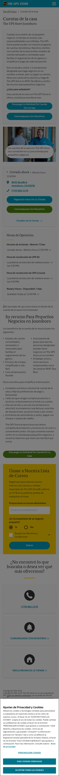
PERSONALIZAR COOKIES (29, 753)
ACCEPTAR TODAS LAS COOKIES (29, 770)
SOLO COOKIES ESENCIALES (29, 762)
